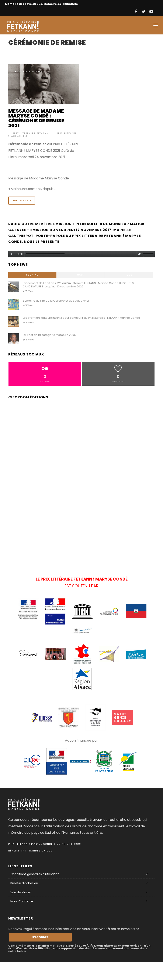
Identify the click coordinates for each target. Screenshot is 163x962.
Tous (129, 274)
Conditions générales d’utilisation (34, 874)
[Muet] (139, 254)
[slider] (149, 255)
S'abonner (40, 937)
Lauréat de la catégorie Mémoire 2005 (49, 335)
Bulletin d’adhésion (24, 883)
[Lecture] (11, 254)
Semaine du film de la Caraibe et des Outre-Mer (56, 301)
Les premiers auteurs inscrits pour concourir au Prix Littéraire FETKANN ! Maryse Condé (81, 318)
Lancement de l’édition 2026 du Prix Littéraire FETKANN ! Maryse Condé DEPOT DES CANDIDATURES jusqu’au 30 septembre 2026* (78, 284)
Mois (80, 274)
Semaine (32, 274)
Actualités (19, 136)
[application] (81, 253)
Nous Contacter (22, 901)
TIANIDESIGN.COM (40, 850)
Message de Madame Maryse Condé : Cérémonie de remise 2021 (36, 118)
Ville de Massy (20, 892)
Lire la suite (22, 200)
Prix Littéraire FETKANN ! (32, 133)
